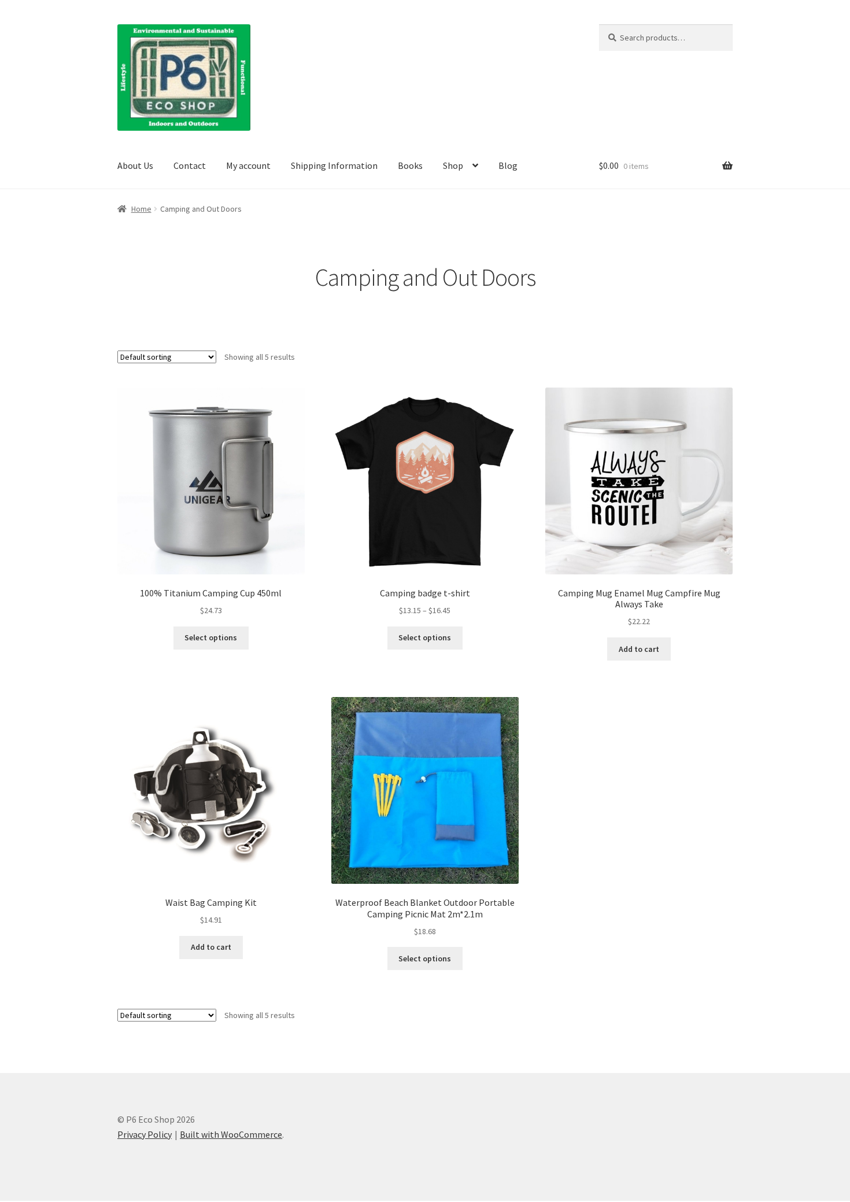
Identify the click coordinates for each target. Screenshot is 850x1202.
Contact (189, 165)
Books (410, 165)
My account (248, 165)
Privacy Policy (144, 1134)
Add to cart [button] (639, 649)
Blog (508, 165)
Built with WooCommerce (231, 1134)
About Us (135, 165)
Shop (453, 165)
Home (141, 209)
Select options (210, 637)
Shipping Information (334, 165)
